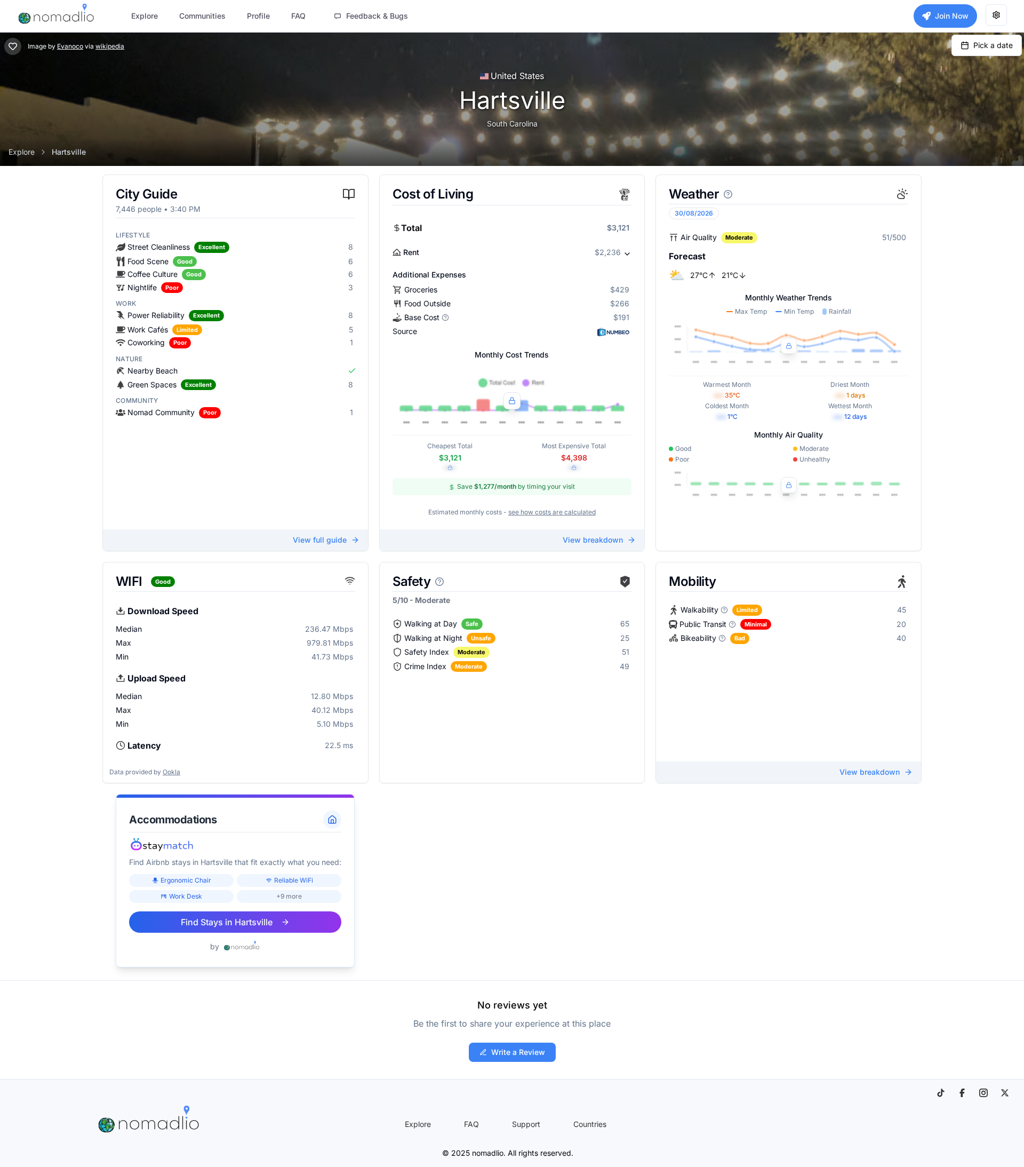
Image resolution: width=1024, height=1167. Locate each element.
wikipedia (109, 46)
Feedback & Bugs (377, 15)
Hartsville (69, 151)
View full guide (320, 539)
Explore (22, 151)
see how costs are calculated (552, 512)
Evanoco (70, 46)
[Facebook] (962, 1093)
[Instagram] (983, 1093)
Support (526, 1124)
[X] (1005, 1093)
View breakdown (593, 539)
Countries (589, 1124)
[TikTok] (941, 1093)
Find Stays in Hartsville (227, 922)
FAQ (471, 1124)
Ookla (171, 772)
